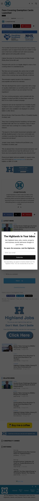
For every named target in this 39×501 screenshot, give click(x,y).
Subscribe (19, 257)
